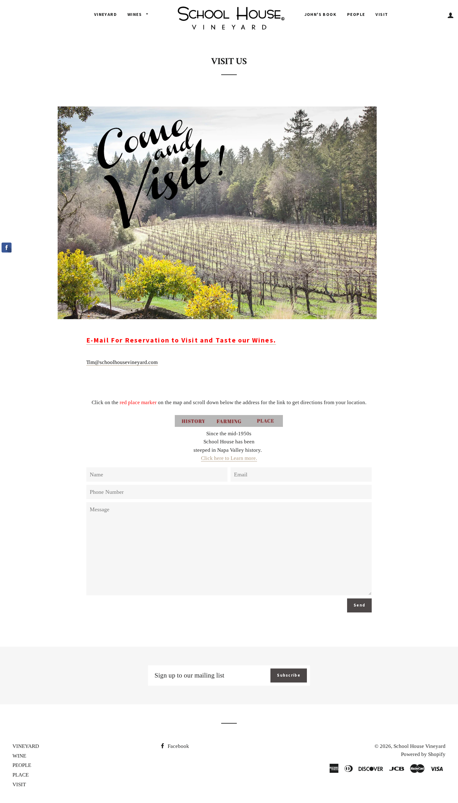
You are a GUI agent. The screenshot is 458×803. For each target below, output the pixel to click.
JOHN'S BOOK (320, 14)
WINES (135, 14)
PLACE (20, 775)
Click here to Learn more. (229, 458)
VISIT (381, 14)
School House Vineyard (420, 746)
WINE (19, 756)
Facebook (177, 746)
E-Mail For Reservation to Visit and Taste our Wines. (181, 340)
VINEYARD (105, 14)
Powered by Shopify (423, 754)
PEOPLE (356, 14)
